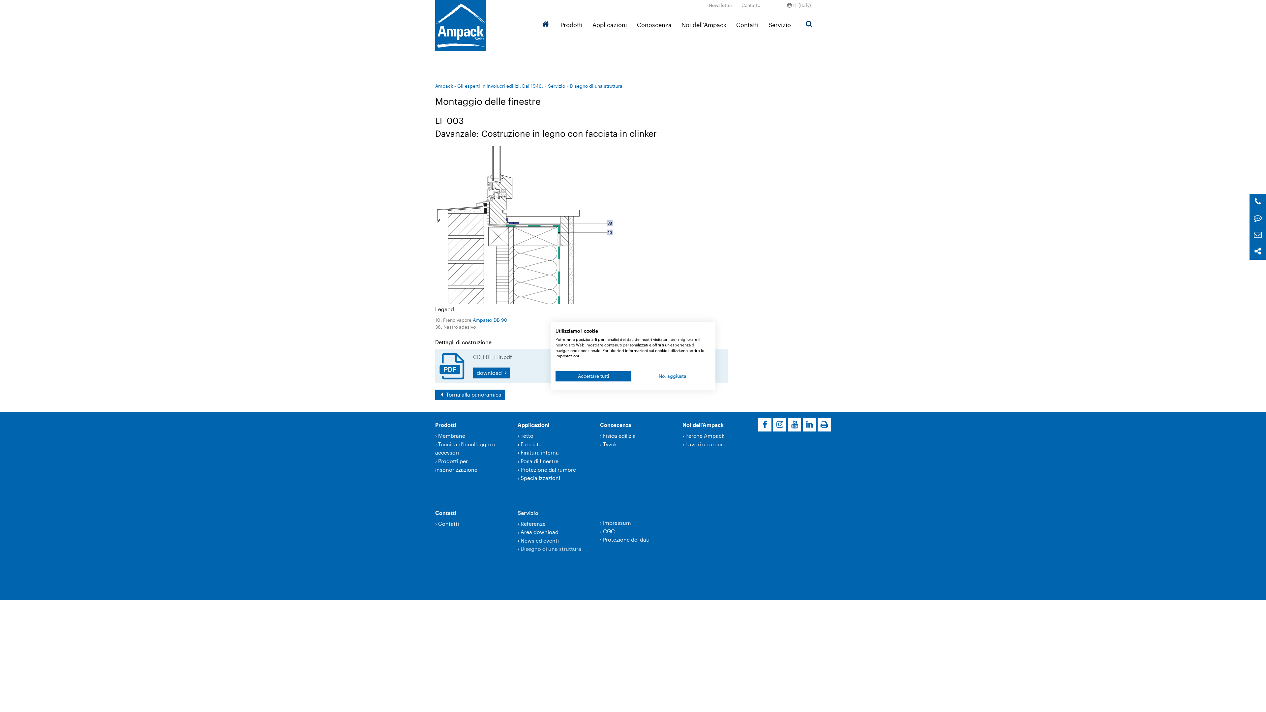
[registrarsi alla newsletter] (1258, 235)
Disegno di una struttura (596, 86)
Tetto (527, 435)
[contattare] (1258, 218)
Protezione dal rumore (548, 469)
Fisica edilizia (619, 435)
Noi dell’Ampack (703, 24)
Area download (539, 532)
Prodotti (571, 24)
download (490, 373)
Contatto (750, 5)
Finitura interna (540, 452)
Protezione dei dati (626, 539)
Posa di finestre (539, 461)
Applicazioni (609, 24)
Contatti (747, 24)
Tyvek (610, 444)
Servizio (780, 24)
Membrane (451, 435)
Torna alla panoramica (473, 394)
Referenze (533, 523)
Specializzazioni (540, 478)
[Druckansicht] (824, 424)
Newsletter (720, 5)
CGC (609, 531)
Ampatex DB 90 (490, 320)
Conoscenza (654, 24)
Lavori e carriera (705, 444)
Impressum (617, 522)
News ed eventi (540, 540)
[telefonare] (1258, 202)
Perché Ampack (704, 435)
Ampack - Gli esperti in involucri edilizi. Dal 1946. (489, 86)
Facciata (531, 444)
